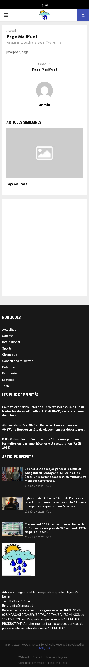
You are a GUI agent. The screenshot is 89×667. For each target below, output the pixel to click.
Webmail (23, 657)
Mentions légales (56, 657)
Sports (7, 348)
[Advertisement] (44, 248)
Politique (8, 367)
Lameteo (8, 380)
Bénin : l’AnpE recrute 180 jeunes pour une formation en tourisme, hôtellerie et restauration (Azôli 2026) (41, 443)
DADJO (7, 439)
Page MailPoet (44, 69)
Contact (37, 657)
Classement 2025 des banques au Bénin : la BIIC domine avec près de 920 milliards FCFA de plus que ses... (55, 528)
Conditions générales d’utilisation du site (42, 662)
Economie (9, 373)
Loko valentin (11, 407)
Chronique (9, 354)
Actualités (9, 329)
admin (15, 42)
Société (7, 336)
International (11, 342)
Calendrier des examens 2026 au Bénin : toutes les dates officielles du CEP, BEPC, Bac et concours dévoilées (44, 411)
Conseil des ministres (17, 361)
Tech (5, 386)
